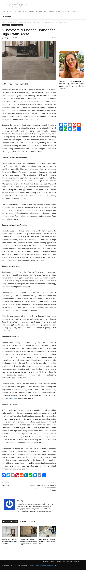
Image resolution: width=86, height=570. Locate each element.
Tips (63, 562)
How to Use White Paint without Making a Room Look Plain (10, 541)
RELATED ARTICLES (10, 521)
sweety (6, 38)
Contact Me (7, 11)
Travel (52, 562)
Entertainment (41, 11)
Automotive (22, 11)
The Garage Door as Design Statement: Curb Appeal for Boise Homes (28, 541)
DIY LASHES (6, 485)
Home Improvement (24, 22)
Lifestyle (58, 562)
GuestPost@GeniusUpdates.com (46, 566)
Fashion (51, 11)
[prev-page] (3, 548)
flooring (14, 398)
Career (58, 11)
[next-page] (6, 548)
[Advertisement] (71, 35)
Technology (7, 16)
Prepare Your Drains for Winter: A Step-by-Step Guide (47, 541)
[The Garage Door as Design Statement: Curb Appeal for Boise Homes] (28, 531)
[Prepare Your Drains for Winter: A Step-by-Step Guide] (47, 531)
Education (66, 11)
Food (74, 11)
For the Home (12, 22)
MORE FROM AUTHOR (27, 521)
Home (14, 11)
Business (31, 11)
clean (43, 101)
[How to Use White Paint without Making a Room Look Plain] (10, 531)
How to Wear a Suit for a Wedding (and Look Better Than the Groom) (43, 487)
